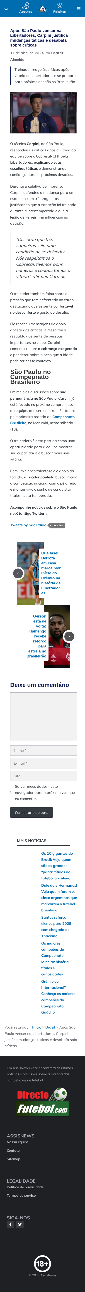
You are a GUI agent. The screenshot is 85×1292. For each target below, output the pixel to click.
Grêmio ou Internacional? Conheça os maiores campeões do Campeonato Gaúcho (58, 996)
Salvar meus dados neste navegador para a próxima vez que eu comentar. (45, 792)
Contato (13, 1150)
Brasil (50, 1027)
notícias (58, 525)
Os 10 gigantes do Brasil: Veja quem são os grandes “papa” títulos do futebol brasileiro (57, 865)
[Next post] (69, 636)
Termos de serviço (21, 1196)
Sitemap (13, 1159)
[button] (6, 8)
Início (36, 1027)
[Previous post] (18, 573)
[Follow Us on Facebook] (10, 1224)
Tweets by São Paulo (28, 525)
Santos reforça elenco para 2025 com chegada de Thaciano (56, 926)
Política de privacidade (25, 1187)
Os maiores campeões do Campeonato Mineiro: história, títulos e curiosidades (55, 958)
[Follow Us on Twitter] (20, 1224)
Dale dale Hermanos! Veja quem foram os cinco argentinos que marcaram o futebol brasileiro (59, 897)
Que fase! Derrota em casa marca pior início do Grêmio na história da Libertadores (51, 573)
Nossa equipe (18, 1142)
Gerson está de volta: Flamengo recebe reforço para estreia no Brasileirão (36, 636)
